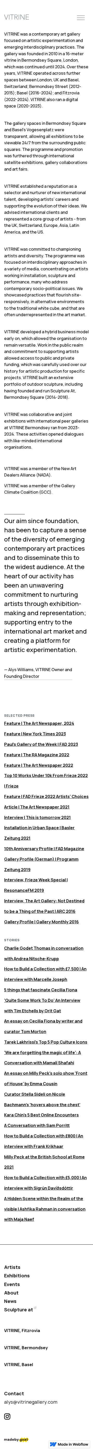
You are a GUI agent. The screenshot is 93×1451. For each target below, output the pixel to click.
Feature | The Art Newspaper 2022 (38, 765)
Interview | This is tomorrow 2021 (37, 817)
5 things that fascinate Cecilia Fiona (40, 990)
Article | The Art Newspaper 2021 (36, 807)
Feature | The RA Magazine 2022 (36, 755)
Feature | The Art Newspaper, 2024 (39, 723)
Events (12, 1284)
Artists (12, 1267)
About (11, 1293)
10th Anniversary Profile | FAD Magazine (44, 848)
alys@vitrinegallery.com (30, 1402)
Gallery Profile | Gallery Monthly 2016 (41, 922)
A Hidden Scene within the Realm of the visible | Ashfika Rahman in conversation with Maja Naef (45, 1209)
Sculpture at (18, 1309)
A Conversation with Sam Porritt (37, 1125)
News (10, 1301)
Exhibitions (17, 1275)
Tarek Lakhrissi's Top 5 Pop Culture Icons (45, 1042)
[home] (16, 17)
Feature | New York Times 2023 (35, 734)
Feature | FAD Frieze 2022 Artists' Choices (46, 796)
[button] (81, 17)
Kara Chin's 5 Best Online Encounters (41, 1115)
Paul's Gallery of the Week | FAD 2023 (41, 744)
